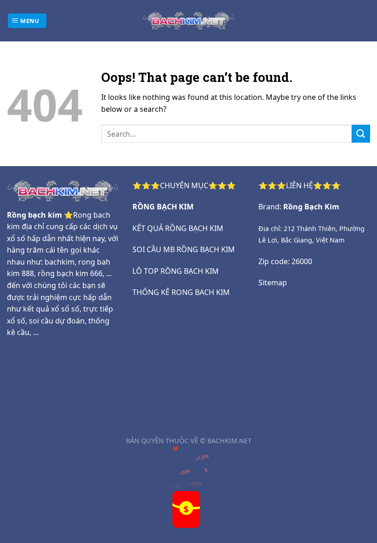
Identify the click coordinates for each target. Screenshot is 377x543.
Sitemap (272, 282)
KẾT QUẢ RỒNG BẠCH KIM (177, 228)
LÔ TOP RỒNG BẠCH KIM (175, 271)
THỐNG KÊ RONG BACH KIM (181, 292)
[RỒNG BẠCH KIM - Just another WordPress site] (188, 20)
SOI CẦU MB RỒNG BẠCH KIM (183, 249)
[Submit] (361, 134)
